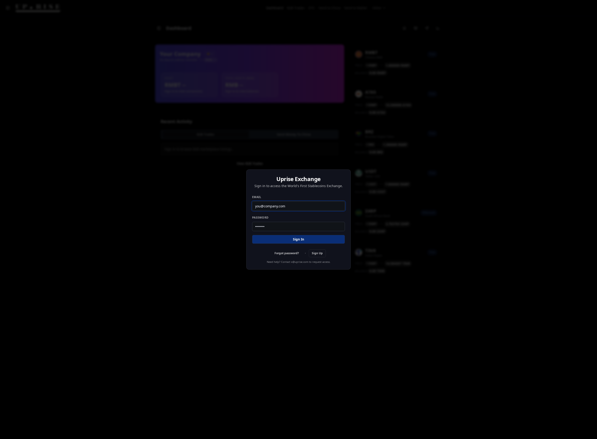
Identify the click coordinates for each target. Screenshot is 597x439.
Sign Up (317, 253)
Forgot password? (286, 253)
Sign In (298, 239)
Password (260, 218)
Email (256, 197)
